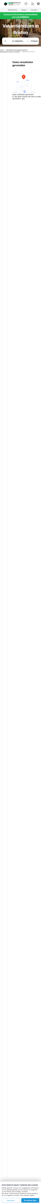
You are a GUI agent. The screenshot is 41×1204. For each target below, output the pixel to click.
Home (2, 50)
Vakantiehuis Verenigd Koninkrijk (16, 50)
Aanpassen (11, 1200)
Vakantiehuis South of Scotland (10, 51)
